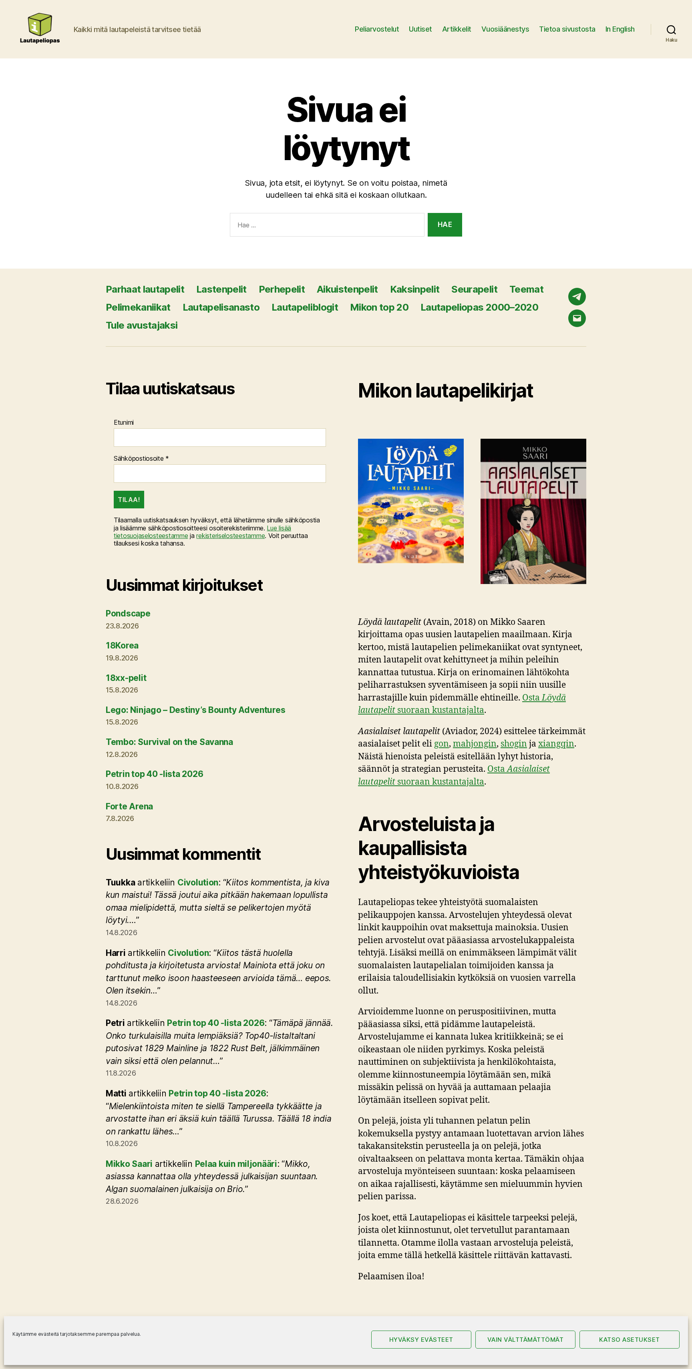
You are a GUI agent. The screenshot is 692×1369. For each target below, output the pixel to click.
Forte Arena (129, 806)
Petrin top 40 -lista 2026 (154, 774)
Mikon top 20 (379, 307)
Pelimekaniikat (138, 307)
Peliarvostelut (377, 29)
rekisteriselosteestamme (230, 536)
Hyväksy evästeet (421, 1339)
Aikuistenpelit (347, 289)
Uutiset (420, 29)
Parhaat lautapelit (145, 289)
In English (620, 29)
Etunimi (124, 422)
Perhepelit (282, 289)
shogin (514, 744)
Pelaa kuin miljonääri (236, 1164)
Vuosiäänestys (505, 29)
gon (441, 744)
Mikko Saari (129, 1164)
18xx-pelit (126, 678)
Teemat (526, 289)
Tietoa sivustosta (567, 29)
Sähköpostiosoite (141, 458)
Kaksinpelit (415, 289)
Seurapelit (474, 289)
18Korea (122, 645)
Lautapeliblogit (305, 307)
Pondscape (128, 613)
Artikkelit (456, 29)
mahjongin (475, 744)
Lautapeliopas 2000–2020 (479, 307)
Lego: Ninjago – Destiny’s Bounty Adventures (195, 710)
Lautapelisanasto (221, 307)
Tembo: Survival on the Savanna (169, 742)
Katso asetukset (629, 1339)
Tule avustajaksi (141, 325)
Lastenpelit (221, 289)
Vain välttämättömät (525, 1339)
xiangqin (556, 744)
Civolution (197, 882)
